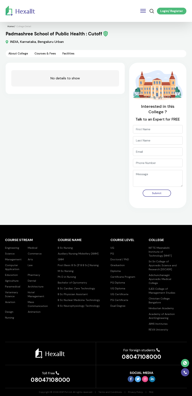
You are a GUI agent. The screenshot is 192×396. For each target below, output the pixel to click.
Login (164, 11)
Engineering (12, 247)
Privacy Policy (135, 392)
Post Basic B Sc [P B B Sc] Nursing (78, 265)
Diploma (115, 271)
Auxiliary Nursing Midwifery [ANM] (78, 253)
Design (9, 311)
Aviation (10, 302)
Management (13, 259)
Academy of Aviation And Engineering (162, 316)
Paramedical (12, 286)
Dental (32, 280)
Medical (32, 247)
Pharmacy (34, 275)
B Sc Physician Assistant (73, 294)
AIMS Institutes (158, 323)
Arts (30, 259)
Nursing (9, 317)
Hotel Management (36, 294)
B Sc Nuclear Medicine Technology (79, 300)
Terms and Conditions (110, 392)
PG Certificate (119, 300)
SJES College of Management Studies (162, 290)
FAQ (151, 392)
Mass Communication (38, 304)
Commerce (35, 253)
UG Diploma (117, 288)
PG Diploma (117, 282)
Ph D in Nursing (67, 276)
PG (112, 253)
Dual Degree (117, 305)
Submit (157, 193)
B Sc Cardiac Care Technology (76, 288)
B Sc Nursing (65, 247)
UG (112, 247)
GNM (61, 259)
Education (11, 275)
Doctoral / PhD (119, 259)
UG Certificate (119, 294)
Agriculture (12, 280)
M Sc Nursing (66, 271)
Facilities (68, 53)
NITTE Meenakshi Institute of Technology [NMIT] (160, 251)
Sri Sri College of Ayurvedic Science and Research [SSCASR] (163, 265)
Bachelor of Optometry (72, 282)
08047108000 (141, 356)
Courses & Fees (45, 53)
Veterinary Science (11, 294)
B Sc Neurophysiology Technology (79, 305)
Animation (34, 311)
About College (18, 53)
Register (176, 11)
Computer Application (12, 267)
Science (10, 253)
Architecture (36, 286)
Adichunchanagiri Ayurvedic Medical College (160, 279)
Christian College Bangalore (159, 300)
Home (11, 26)
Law (30, 265)
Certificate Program (122, 276)
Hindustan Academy (161, 308)
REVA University (158, 329)
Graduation (117, 265)
